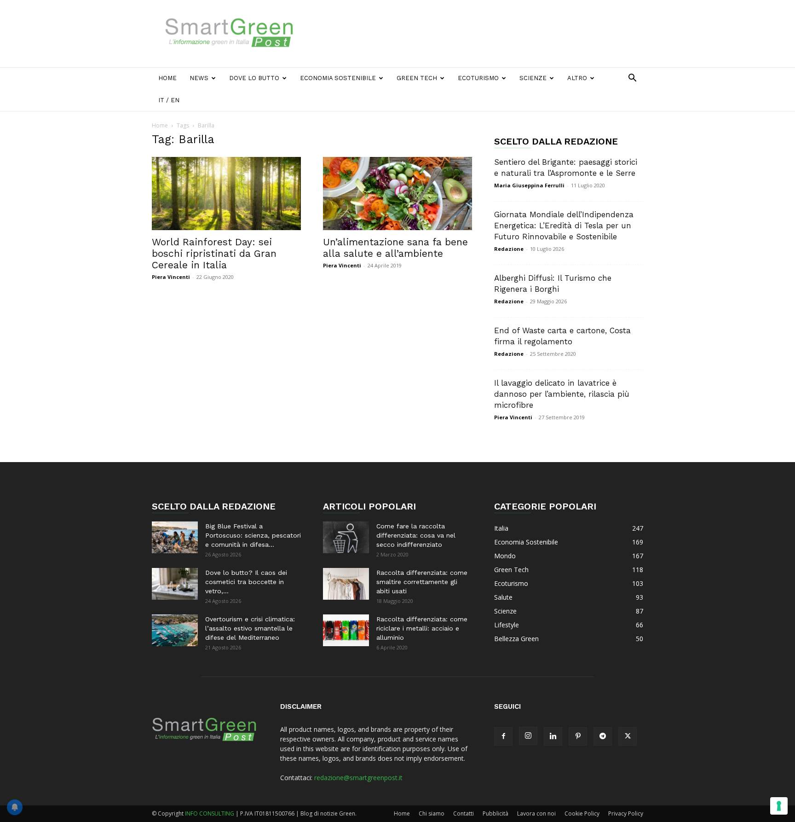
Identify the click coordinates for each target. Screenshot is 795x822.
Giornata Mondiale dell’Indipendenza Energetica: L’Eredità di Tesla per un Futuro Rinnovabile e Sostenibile (564, 225)
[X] (627, 736)
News (199, 78)
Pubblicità (495, 813)
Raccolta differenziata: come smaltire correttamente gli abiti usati (421, 582)
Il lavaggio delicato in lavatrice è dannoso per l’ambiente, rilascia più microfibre (561, 394)
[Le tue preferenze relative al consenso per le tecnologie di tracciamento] (779, 806)
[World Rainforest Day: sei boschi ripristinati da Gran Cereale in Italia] (226, 193)
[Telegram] (602, 736)
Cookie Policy (582, 813)
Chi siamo (431, 813)
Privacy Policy (625, 813)
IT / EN (168, 100)
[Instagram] (528, 736)
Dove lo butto (254, 78)
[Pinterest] (578, 736)
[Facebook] (503, 736)
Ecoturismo (478, 78)
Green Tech (417, 78)
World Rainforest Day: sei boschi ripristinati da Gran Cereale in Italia (214, 253)
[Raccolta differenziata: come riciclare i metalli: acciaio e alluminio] (346, 630)
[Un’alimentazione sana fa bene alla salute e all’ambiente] (397, 193)
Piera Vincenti (171, 276)
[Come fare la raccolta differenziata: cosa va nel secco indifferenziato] (346, 537)
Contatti (463, 813)
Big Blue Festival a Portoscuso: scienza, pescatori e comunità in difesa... (253, 535)
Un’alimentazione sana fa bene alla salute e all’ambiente (395, 247)
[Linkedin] (553, 736)
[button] (632, 79)
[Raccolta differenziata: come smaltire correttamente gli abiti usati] (346, 584)
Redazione (509, 248)
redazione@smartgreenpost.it (358, 777)
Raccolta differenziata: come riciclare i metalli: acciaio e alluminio (421, 628)
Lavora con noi (536, 813)
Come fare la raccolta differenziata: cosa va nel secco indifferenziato (415, 535)
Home (167, 78)
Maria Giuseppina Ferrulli (529, 185)
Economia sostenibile (338, 78)
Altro (577, 78)
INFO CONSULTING (209, 813)
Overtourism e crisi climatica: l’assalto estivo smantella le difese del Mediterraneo (250, 628)
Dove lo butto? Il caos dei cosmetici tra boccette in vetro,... (246, 582)
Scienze (533, 78)
